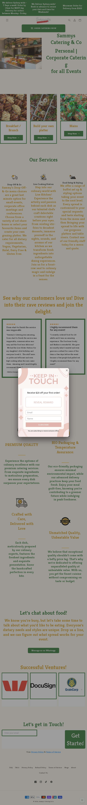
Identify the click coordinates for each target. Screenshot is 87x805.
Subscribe (43, 425)
